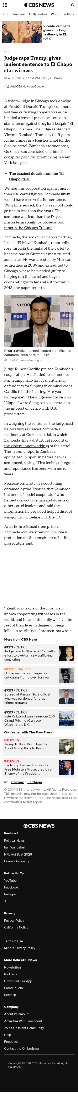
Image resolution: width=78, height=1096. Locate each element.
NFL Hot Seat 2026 (18, 854)
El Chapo (34, 782)
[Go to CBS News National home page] (39, 5)
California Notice (16, 927)
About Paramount (17, 1014)
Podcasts (10, 974)
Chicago (17, 782)
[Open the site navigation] (13, 5)
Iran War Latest (14, 847)
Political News (14, 840)
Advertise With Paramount (23, 1021)
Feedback (11, 1041)
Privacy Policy (14, 920)
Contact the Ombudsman (22, 1048)
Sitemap (10, 994)
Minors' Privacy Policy (19, 948)
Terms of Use (13, 941)
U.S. (6, 14)
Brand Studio (13, 988)
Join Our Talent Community (24, 1028)
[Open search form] (73, 5)
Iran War (19, 14)
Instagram (11, 894)
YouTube (10, 880)
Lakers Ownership (17, 861)
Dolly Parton (38, 14)
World (55, 14)
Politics (68, 14)
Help (7, 1035)
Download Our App (18, 981)
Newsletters (12, 967)
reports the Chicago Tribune (28, 228)
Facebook (11, 887)
